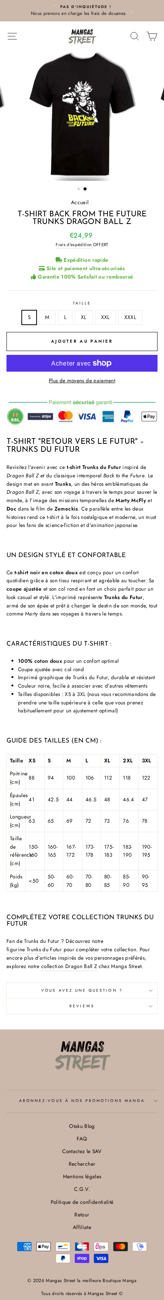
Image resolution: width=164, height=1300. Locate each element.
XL (84, 317)
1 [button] (79, 190)
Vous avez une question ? (81, 990)
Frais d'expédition (74, 245)
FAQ (82, 1138)
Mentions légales (82, 1176)
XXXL (130, 317)
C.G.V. (82, 1189)
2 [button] (85, 189)
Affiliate (82, 1227)
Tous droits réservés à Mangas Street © (82, 1293)
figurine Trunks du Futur (34, 949)
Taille (82, 303)
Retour (81, 1214)
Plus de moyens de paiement (82, 380)
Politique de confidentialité (82, 1202)
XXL (105, 317)
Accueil (79, 202)
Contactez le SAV (81, 1151)
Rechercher (82, 1164)
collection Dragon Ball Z (69, 966)
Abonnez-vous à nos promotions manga (82, 1100)
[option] (82, 11)
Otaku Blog (82, 1126)
